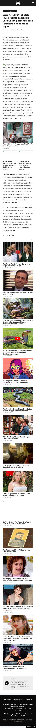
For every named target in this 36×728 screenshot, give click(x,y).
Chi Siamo (7, 699)
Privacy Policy (17, 699)
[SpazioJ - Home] (18, 3)
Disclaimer (28, 699)
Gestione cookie (31, 726)
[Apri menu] (33, 3)
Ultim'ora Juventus (10, 11)
